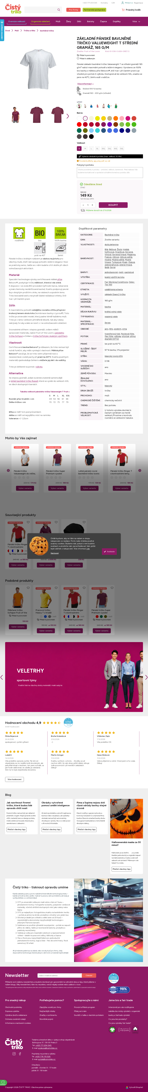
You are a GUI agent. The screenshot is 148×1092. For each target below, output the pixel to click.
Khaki (124, 262)
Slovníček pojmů (46, 1019)
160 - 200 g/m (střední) (100, 93)
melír (121, 272)
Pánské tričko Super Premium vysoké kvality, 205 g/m (55, 472)
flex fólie (109, 336)
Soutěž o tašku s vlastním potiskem (89, 1015)
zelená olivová (105, 616)
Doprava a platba (12, 1011)
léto (111, 329)
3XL (109, 148)
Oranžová (119, 252)
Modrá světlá (118, 259)
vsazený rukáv (111, 316)
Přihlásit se (89, 975)
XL (97, 148)
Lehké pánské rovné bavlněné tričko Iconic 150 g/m (88, 472)
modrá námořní (45, 616)
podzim (117, 329)
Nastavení (55, 553)
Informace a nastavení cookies (18, 1023)
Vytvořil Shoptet (136, 1087)
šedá (107, 267)
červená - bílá (9, 550)
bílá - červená (21, 550)
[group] (25, 468)
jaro (106, 329)
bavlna (108, 306)
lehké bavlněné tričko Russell (24, 381)
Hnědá (126, 249)
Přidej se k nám (80, 1011)
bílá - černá (17, 550)
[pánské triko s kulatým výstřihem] (79, 106)
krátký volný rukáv (113, 311)
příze (59, 279)
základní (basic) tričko (115, 294)
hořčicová (109, 252)
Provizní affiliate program (84, 1007)
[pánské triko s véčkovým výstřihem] (85, 106)
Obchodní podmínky (13, 1007)
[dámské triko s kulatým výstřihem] (97, 106)
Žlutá (119, 249)
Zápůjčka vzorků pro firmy (50, 1007)
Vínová (108, 254)
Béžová (112, 249)
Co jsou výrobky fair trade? (119, 1023)
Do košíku (113, 205)
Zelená (131, 262)
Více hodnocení (14, 779)
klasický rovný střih (114, 356)
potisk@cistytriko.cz (47, 1059)
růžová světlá (126, 257)
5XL (121, 148)
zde (88, 549)
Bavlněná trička (112, 234)
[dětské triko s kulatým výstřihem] (109, 106)
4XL (115, 148)
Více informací (84, 83)
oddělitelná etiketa (114, 289)
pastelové (129, 272)
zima (124, 329)
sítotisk (125, 336)
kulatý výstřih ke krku (114, 277)
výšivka (117, 336)
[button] (25, 485)
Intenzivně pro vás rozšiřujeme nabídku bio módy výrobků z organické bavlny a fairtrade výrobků (124, 1011)
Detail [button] (25, 488)
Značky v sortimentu (48, 1015)
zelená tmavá (125, 265)
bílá (37, 616)
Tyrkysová (116, 262)
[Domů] (7, 30)
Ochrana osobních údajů (15, 1019)
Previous (1, 677)
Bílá (106, 249)
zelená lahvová (111, 265)
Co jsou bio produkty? (117, 1019)
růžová (115, 257)
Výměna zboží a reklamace (16, 1015)
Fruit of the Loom (92, 51)
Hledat (59, 10)
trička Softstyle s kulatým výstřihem (50, 336)
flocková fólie (127, 334)
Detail (18, 565)
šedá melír (49, 616)
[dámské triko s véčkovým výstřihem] (103, 106)
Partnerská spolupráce (94, 10)
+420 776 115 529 (43, 1056)
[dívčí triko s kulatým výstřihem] (115, 106)
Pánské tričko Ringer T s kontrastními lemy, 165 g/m (121, 472)
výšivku (39, 366)
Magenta (131, 254)
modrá (108, 259)
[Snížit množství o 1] (83, 205)
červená (129, 252)
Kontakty (104, 3)
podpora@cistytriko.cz (48, 1048)
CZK (113, 3)
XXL (103, 148)
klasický (108, 385)
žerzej (107, 322)
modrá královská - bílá (13, 550)
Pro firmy (73, 10)
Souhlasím (111, 551)
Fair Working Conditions (116, 282)
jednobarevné (111, 272)
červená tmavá (119, 254)
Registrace (138, 3)
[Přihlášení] (127, 3)
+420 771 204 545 (90, 3)
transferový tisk (112, 334)
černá (112, 267)
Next (146, 677)
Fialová (108, 257)
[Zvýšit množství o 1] (92, 205)
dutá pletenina (111, 244)
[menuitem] (16, 21)
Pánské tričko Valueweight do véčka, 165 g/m (25, 472)
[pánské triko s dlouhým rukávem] (91, 106)
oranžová (41, 616)
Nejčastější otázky (47, 1011)
